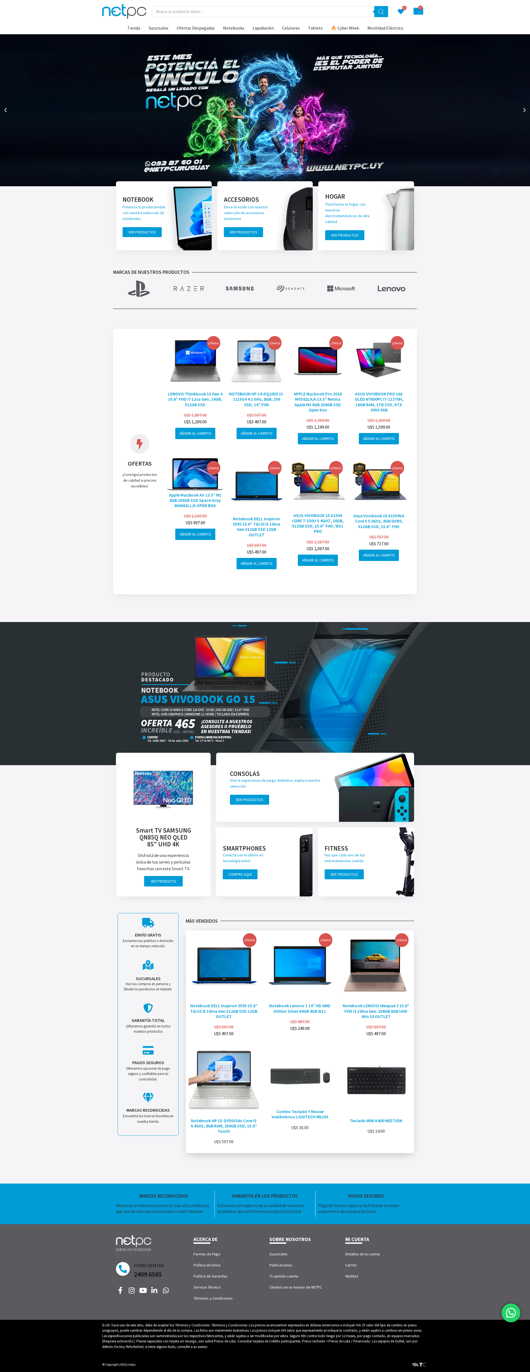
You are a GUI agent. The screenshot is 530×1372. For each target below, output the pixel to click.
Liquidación (263, 28)
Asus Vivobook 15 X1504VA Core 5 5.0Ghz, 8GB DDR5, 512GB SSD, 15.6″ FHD (379, 521)
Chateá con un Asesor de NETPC (295, 1287)
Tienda (133, 28)
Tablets (315, 28)
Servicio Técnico (207, 1287)
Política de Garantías (210, 1276)
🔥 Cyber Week (345, 28)
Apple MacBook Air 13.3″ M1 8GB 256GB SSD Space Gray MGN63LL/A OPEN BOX (195, 500)
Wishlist (351, 1276)
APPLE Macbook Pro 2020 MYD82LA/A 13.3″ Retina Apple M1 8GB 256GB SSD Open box (318, 402)
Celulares (291, 28)
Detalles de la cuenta (362, 1254)
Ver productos (142, 232)
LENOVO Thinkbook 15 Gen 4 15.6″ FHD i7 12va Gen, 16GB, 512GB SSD (195, 399)
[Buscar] (381, 11)
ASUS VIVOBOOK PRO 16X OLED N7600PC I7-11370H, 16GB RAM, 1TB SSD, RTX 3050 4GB (379, 402)
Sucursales (158, 28)
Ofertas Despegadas (196, 28)
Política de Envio (207, 1265)
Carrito (351, 1265)
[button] (5, 110)
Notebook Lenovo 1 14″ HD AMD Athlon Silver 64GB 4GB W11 (299, 1008)
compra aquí (240, 874)
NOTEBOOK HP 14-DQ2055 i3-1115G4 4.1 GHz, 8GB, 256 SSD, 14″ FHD (256, 399)
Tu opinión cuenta (283, 1276)
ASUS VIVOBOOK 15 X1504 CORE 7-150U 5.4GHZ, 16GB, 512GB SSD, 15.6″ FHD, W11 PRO (318, 523)
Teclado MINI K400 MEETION (376, 1120)
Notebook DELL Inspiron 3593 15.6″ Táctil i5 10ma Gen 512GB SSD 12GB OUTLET (256, 526)
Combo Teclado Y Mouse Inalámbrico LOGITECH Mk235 (300, 1114)
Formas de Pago (207, 1254)
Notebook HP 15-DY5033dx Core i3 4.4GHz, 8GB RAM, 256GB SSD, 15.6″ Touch (223, 1126)
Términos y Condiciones (213, 1298)
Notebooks (233, 28)
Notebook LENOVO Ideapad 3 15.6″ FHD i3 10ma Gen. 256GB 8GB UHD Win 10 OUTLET (376, 1011)
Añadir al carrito (195, 433)
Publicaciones (280, 1265)
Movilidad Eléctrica (385, 28)
